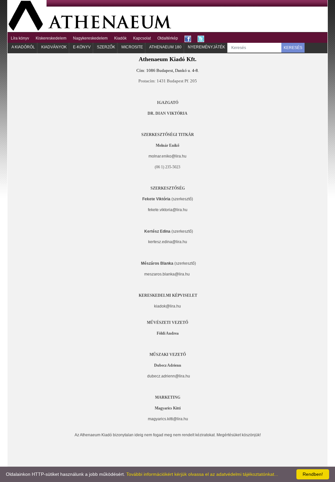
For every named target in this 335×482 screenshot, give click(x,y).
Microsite (132, 47)
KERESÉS (293, 47)
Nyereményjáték (206, 47)
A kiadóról (23, 47)
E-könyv (82, 47)
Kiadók (120, 38)
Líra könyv (20, 38)
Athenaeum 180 (165, 47)
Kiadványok (54, 47)
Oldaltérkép (167, 38)
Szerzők (106, 47)
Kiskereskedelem (51, 38)
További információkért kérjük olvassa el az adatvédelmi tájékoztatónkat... (202, 474)
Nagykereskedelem (90, 38)
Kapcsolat (142, 38)
